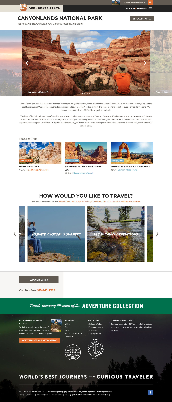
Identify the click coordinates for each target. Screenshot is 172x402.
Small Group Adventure (38, 170)
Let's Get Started (39, 280)
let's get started (142, 18)
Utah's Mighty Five (29, 166)
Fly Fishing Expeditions (92, 201)
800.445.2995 (142, 8)
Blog (66, 327)
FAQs (67, 330)
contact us (129, 8)
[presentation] (27, 63)
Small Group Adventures (129, 201)
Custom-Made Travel (83, 173)
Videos (67, 324)
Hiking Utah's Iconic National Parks (130, 166)
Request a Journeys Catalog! (135, 2)
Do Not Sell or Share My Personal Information (90, 395)
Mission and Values (95, 324)
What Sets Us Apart (95, 327)
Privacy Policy (57, 395)
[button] (83, 94)
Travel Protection (43, 395)
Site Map (67, 395)
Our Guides (92, 330)
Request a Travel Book (73, 333)
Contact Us (69, 337)
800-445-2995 (46, 290)
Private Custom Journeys (70, 201)
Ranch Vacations (109, 201)
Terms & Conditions (26, 395)
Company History (94, 333)
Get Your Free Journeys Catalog (39, 340)
